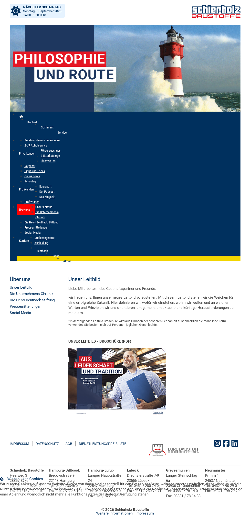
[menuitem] (32, 122)
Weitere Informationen (114, 513)
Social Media (20, 313)
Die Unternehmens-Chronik (31, 294)
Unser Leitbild (21, 287)
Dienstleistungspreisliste (102, 444)
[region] (125, 68)
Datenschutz (47, 444)
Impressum (19, 444)
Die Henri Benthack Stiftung (32, 300)
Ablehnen (39, 506)
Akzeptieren (13, 506)
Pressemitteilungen (25, 306)
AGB (68, 444)
